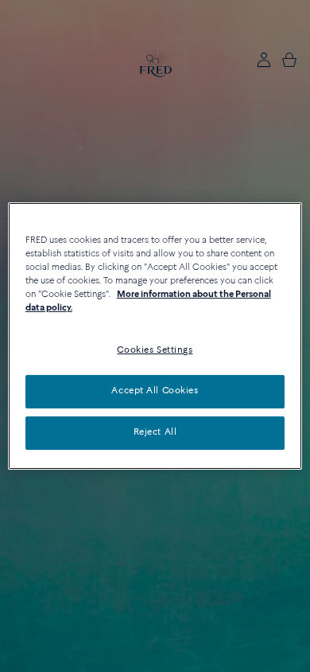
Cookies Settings (154, 350)
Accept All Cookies (154, 391)
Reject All (155, 432)
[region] (155, 336)
